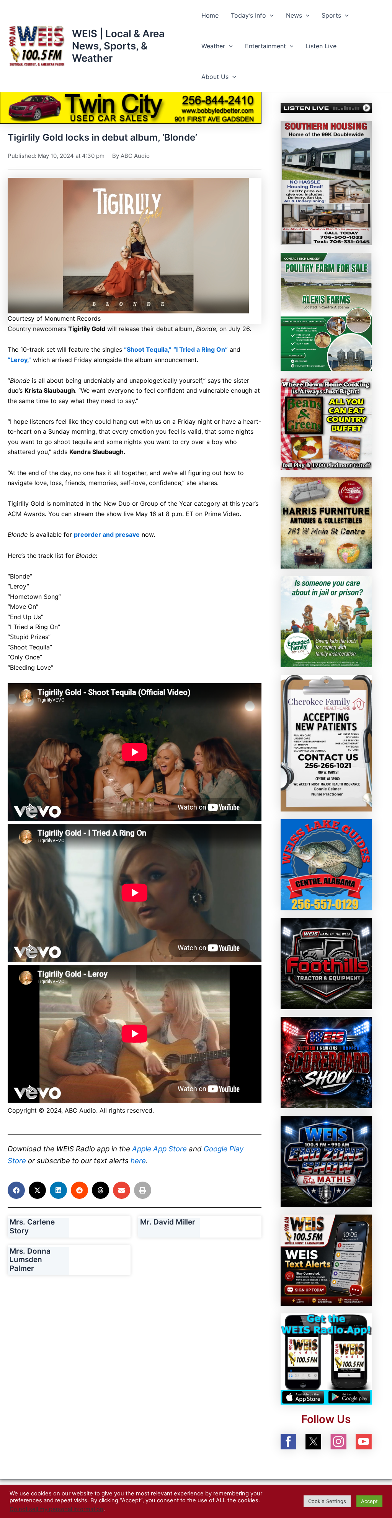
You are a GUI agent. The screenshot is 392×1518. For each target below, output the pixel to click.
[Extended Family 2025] (326, 621)
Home (210, 15)
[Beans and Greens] (326, 423)
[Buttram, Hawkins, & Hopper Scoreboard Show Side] (326, 1062)
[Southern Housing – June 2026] (326, 182)
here (138, 1160)
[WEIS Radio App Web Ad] (326, 1358)
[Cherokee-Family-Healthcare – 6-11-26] (326, 742)
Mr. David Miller (167, 1222)
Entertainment (265, 46)
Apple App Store (159, 1148)
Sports (331, 15)
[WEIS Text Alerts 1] (326, 1259)
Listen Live (320, 46)
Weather (213, 46)
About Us (215, 76)
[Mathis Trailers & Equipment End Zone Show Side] (326, 1160)
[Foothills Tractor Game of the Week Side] (326, 963)
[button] (270, 15)
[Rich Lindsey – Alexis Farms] (326, 311)
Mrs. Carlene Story (32, 1226)
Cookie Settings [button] (327, 1501)
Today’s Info (248, 15)
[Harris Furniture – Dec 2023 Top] (326, 522)
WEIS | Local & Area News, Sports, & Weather (118, 46)
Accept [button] (369, 1501)
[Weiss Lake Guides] (326, 864)
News (294, 15)
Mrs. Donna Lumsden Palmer (30, 1260)
